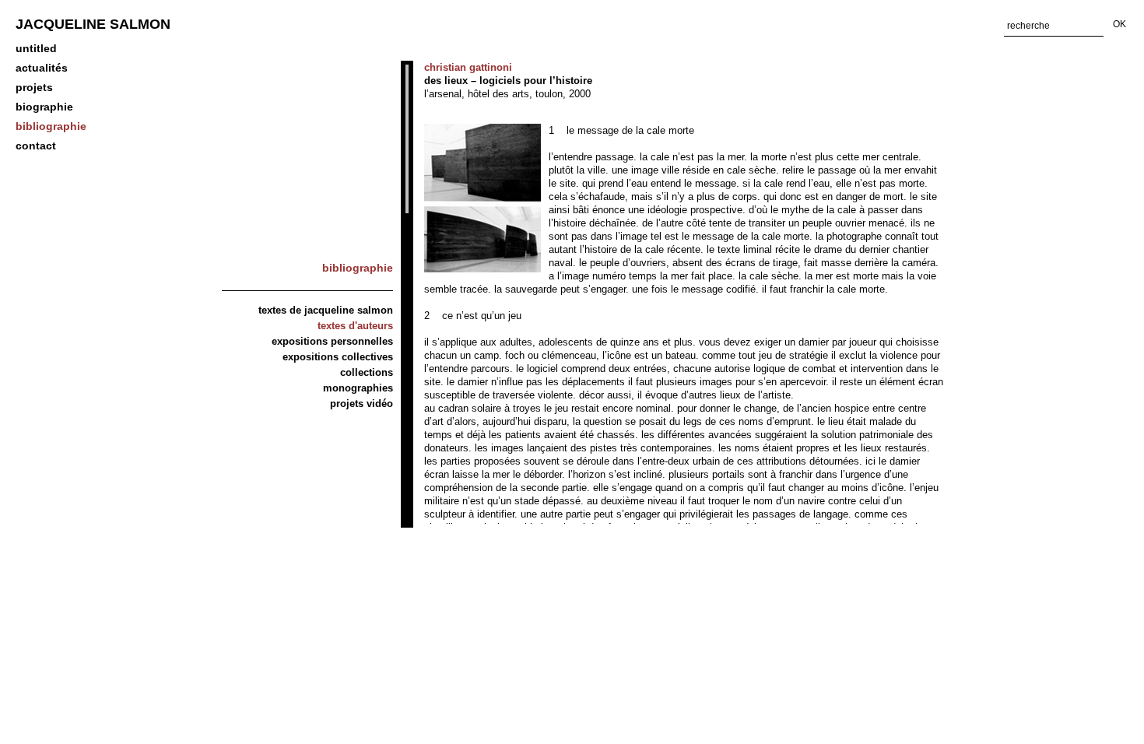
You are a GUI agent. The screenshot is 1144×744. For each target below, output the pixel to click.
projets (34, 87)
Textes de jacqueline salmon (325, 310)
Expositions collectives (337, 357)
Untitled (36, 48)
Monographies (358, 388)
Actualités (42, 67)
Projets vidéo (361, 403)
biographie (44, 106)
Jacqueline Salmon (93, 24)
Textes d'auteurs (355, 326)
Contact (36, 145)
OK (1119, 24)
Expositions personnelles (332, 341)
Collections (366, 372)
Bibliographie (51, 126)
